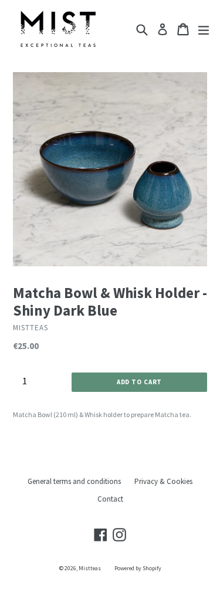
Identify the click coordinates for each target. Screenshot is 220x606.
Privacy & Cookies (163, 481)
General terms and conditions (74, 481)
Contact (110, 499)
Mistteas (90, 568)
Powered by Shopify (137, 568)
